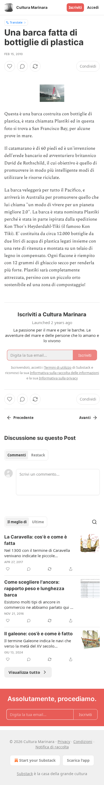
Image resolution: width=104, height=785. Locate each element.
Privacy (64, 741)
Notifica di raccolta (52, 746)
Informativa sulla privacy (58, 378)
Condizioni (82, 741)
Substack (25, 773)
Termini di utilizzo (57, 367)
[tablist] (26, 455)
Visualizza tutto (24, 672)
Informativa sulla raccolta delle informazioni (64, 372)
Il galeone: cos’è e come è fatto (38, 633)
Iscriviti (75, 7)
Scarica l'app (78, 760)
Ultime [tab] (38, 522)
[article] (52, 553)
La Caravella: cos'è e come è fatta (35, 540)
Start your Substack (37, 760)
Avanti (85, 417)
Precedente (23, 417)
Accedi (93, 7)
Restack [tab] (38, 455)
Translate (16, 22)
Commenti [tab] (16, 455)
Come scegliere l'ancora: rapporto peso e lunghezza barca (34, 588)
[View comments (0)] (22, 66)
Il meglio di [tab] (17, 522)
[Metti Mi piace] (9, 66)
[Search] (94, 522)
